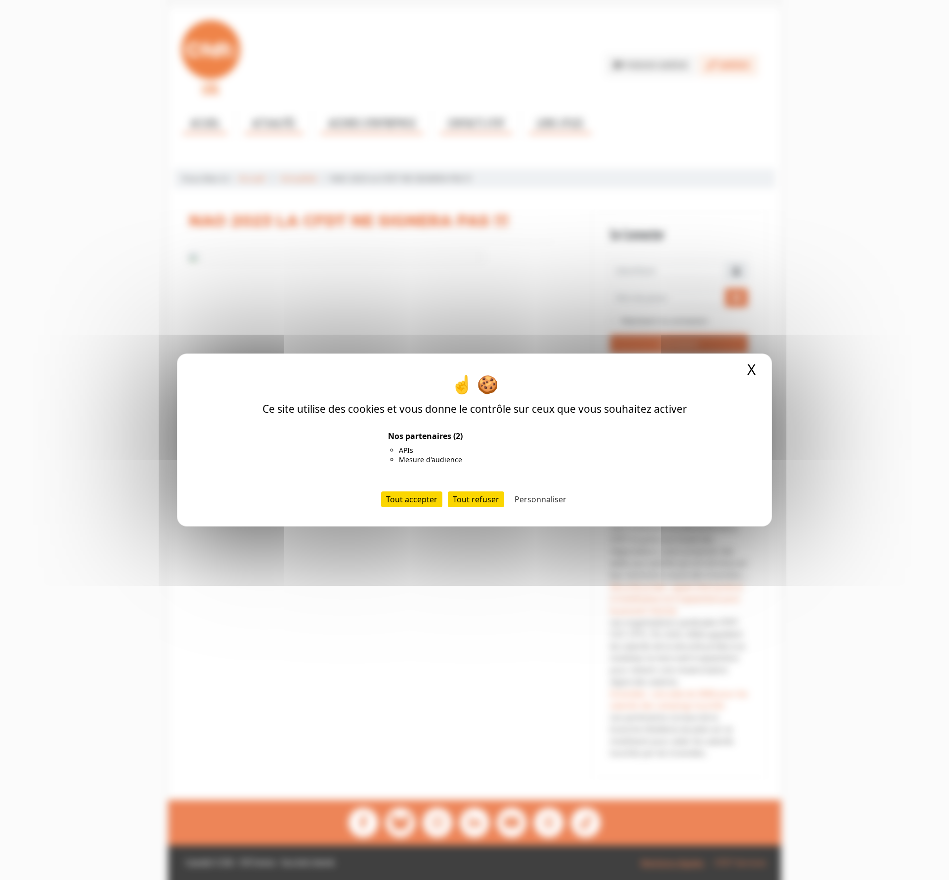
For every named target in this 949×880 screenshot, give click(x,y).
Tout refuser (476, 499)
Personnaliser (540, 499)
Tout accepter (411, 499)
